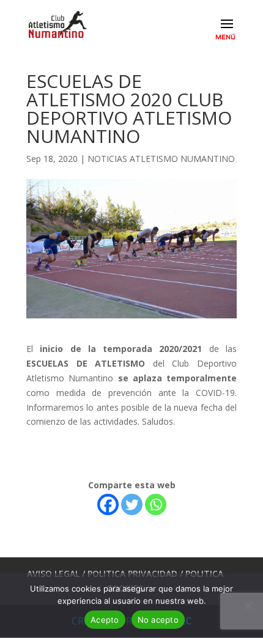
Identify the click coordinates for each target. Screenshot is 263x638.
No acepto (158, 620)
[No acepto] (248, 606)
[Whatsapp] (155, 504)
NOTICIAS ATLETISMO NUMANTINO (161, 158)
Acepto (105, 620)
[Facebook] (108, 504)
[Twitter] (132, 504)
